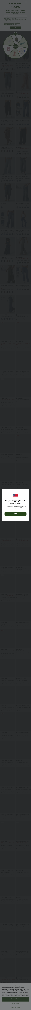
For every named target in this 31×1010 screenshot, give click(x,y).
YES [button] (15, 514)
